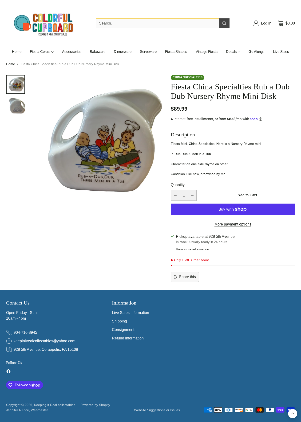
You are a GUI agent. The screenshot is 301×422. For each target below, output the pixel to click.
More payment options (232, 224)
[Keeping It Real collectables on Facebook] (8, 372)
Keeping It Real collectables (54, 405)
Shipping (119, 321)
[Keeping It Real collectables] (47, 23)
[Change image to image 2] (15, 106)
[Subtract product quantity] (175, 195)
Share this (187, 277)
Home (10, 64)
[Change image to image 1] (15, 84)
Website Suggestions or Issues (157, 410)
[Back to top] (292, 413)
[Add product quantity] (192, 195)
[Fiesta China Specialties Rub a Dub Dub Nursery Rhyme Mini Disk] (97, 142)
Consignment (123, 330)
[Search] (224, 23)
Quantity (178, 185)
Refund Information (128, 338)
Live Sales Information (130, 313)
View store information (192, 249)
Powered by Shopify (95, 405)
